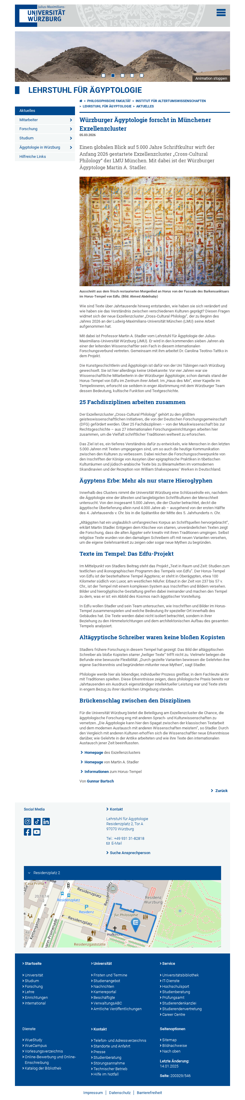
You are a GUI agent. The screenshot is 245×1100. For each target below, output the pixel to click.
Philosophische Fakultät (109, 101)
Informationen (97, 771)
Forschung (28, 129)
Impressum (93, 1092)
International (35, 1003)
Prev (25, 56)
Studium (26, 138)
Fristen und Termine (110, 975)
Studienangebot (107, 981)
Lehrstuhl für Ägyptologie (85, 90)
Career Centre (173, 1014)
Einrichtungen (36, 997)
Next (219, 56)
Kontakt (116, 809)
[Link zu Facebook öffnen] (28, 832)
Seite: (164, 1075)
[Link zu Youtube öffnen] (37, 832)
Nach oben (171, 1051)
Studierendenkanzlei (179, 1003)
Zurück (221, 790)
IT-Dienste (171, 981)
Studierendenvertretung (182, 1009)
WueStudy (33, 1040)
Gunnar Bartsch (100, 781)
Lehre (29, 992)
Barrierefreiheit (149, 1092)
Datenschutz (120, 1092)
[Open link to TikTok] (37, 821)
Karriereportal (105, 992)
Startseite (33, 963)
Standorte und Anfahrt (112, 1046)
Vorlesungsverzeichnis (44, 1051)
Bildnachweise (174, 1045)
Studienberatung (176, 992)
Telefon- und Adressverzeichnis (120, 1040)
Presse (99, 1052)
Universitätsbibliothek (180, 975)
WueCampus (36, 1045)
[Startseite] (80, 101)
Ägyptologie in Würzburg (39, 147)
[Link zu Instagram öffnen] (28, 821)
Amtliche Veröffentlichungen (118, 1009)
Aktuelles (27, 110)
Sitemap (169, 1040)
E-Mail (116, 843)
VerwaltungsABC (108, 1003)
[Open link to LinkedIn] (46, 821)
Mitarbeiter (28, 120)
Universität (34, 975)
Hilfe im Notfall (106, 1074)
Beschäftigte (104, 997)
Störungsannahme (109, 1063)
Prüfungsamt (173, 997)
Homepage (94, 752)
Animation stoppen (211, 78)
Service (168, 963)
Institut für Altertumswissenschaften (171, 101)
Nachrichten (104, 986)
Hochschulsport (175, 986)
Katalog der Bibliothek (43, 1068)
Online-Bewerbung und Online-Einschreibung (50, 1060)
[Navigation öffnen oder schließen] (221, 12)
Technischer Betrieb (110, 1069)
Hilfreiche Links (32, 156)
